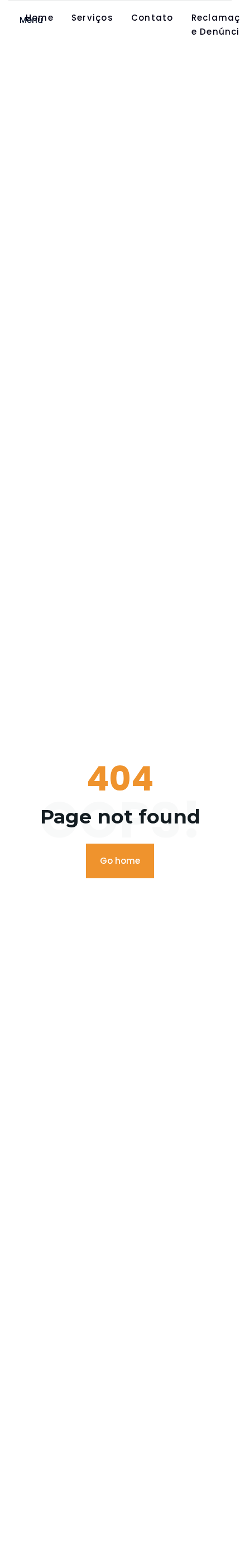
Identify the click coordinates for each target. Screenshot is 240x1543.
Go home (120, 861)
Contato (152, 17)
